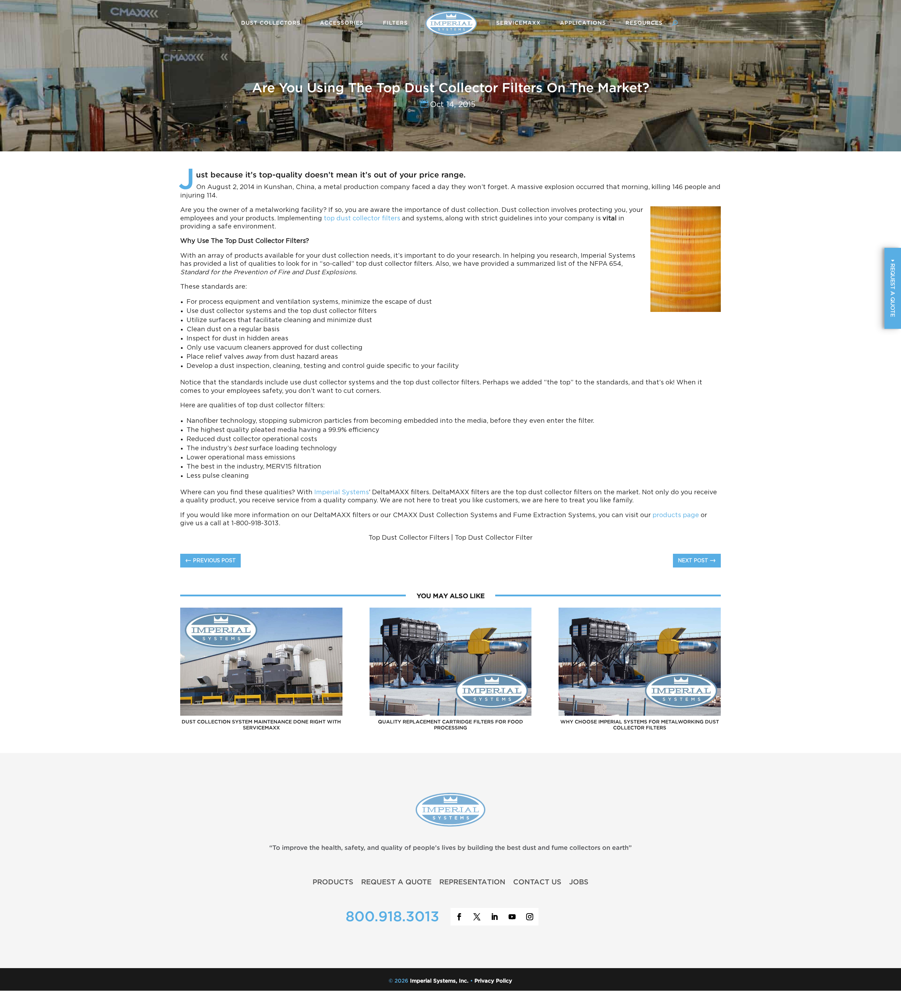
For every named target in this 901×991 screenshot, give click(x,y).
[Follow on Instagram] (529, 917)
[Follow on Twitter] (477, 917)
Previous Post (210, 560)
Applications (583, 23)
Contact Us (537, 882)
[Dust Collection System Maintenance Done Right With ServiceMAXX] (261, 714)
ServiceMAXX (518, 23)
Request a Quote (396, 882)
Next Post (697, 560)
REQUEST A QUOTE (892, 289)
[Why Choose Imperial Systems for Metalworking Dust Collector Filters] (640, 714)
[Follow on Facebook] (459, 917)
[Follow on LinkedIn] (494, 917)
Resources (644, 23)
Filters (395, 23)
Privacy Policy (493, 981)
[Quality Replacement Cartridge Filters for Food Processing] (451, 714)
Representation (472, 882)
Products (333, 882)
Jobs (578, 882)
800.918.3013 (392, 917)
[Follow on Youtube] (512, 917)
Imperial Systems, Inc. (439, 981)
